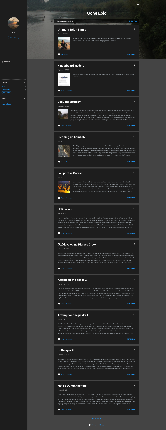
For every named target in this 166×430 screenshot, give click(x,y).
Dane (13, 32)
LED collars (65, 209)
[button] (134, 29)
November (6, 90)
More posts (96, 418)
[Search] (138, 5)
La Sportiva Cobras (70, 173)
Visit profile (13, 37)
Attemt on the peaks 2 (72, 279)
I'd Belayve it (66, 350)
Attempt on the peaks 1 (73, 315)
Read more (131, 54)
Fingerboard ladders (71, 65)
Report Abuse (6, 104)
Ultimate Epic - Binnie (72, 29)
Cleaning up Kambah (71, 137)
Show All (133, 21)
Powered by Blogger (97, 425)
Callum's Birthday (69, 101)
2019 (3, 86)
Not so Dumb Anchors (72, 385)
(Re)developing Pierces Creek (77, 244)
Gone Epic (96, 13)
